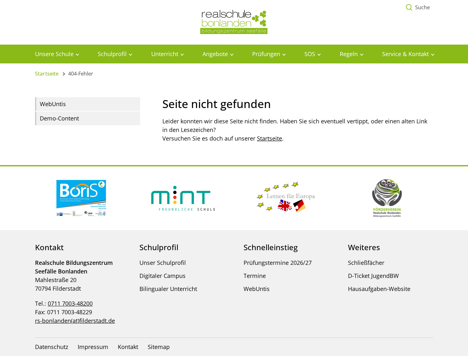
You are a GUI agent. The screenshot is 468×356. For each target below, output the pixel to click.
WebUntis (53, 104)
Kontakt (128, 347)
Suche (422, 7)
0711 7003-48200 (70, 303)
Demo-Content (59, 118)
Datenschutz (51, 347)
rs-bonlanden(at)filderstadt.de (75, 320)
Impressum (93, 347)
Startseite (47, 73)
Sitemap (159, 347)
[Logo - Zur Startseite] (234, 21)
